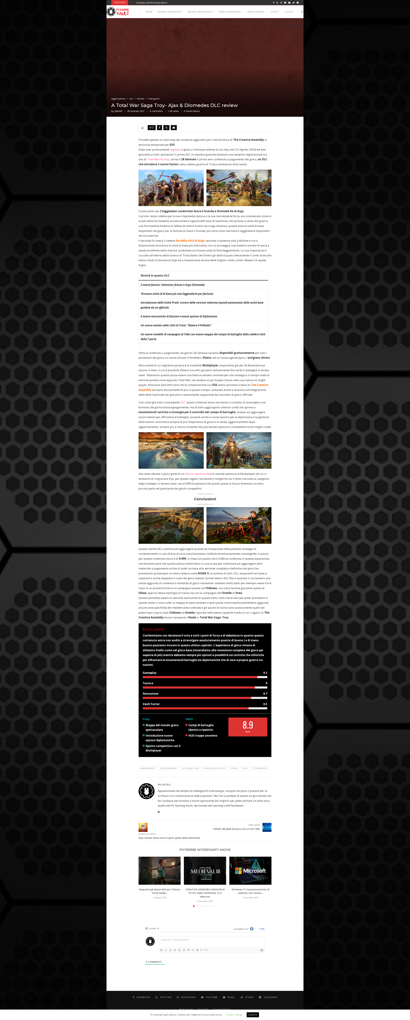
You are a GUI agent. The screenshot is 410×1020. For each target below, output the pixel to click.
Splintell (118, 111)
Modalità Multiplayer (215, 768)
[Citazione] (188, 950)
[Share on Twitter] (166, 127)
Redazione (186, 1009)
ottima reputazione (197, 474)
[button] (130, 2)
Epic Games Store (190, 768)
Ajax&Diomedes (148, 768)
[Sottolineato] (170, 950)
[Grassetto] (161, 950)
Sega (245, 768)
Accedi (289, 11)
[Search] (301, 11)
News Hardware (229, 11)
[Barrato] (175, 950)
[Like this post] (153, 127)
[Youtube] (285, 2)
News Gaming (255, 11)
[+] (206, 950)
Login (261, 928)
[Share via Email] (174, 127)
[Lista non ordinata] (184, 950)
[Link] (197, 950)
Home (149, 11)
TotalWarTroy (260, 768)
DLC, (183, 402)
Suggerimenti (222, 1009)
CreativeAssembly (168, 768)
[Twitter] (277, 2)
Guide (274, 11)
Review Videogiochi (200, 11)
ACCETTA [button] (253, 1014)
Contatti (203, 1009)
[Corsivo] (166, 950)
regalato (175, 149)
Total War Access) (158, 159)
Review (234, 768)
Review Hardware (169, 11)
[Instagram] (281, 2)
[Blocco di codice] (193, 950)
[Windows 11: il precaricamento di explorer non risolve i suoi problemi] (250, 871)
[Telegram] (298, 2)
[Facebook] (273, 2)
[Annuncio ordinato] (179, 950)
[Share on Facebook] (159, 127)
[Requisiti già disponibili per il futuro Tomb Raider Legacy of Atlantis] (160, 871)
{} (201, 950)
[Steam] (293, 2)
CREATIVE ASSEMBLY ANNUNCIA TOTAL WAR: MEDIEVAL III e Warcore (172, 3)
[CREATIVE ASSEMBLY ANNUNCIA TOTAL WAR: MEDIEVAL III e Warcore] (205, 871)
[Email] (289, 2)
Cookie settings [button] (234, 1014)
